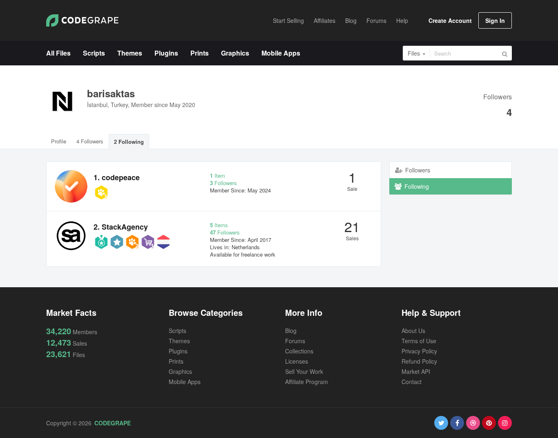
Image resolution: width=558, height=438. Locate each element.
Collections (299, 351)
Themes (179, 341)
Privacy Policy (419, 351)
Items (219, 225)
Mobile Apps (185, 382)
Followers (497, 97)
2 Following (129, 141)
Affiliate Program (306, 382)
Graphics (180, 371)
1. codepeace (117, 177)
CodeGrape (112, 423)
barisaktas (111, 93)
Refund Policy (419, 361)
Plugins (178, 351)
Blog (291, 330)
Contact (412, 382)
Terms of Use (419, 341)
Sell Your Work (304, 371)
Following (416, 186)
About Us (413, 330)
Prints (176, 361)
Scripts (177, 330)
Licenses (296, 361)
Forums (295, 341)
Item (217, 175)
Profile (58, 141)
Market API (416, 371)
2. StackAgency (121, 226)
